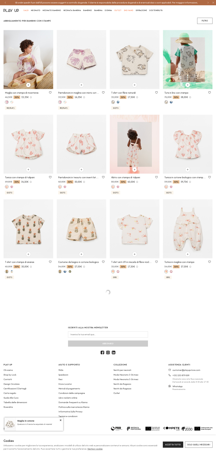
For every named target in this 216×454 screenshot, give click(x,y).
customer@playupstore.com (186, 370)
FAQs (60, 370)
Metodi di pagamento (69, 388)
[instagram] (108, 352)
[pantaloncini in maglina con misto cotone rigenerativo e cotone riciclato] (81, 59)
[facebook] (102, 352)
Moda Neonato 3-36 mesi (125, 374)
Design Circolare (12, 383)
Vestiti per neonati (122, 370)
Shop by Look (10, 374)
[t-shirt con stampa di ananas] (28, 229)
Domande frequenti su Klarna (72, 402)
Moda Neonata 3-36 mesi (125, 379)
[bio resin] (113, 102)
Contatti (8, 379)
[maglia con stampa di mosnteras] (28, 59)
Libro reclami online (67, 397)
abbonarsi (108, 343)
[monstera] (7, 102)
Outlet (116, 393)
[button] (204, 21)
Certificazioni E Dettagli (15, 388)
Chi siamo (8, 370)
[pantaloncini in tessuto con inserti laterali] (81, 144)
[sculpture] (118, 271)
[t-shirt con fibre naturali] (134, 59)
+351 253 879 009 (181, 375)
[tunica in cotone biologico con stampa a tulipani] (188, 144)
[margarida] (12, 186)
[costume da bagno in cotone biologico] (81, 229)
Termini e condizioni (67, 416)
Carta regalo (10, 393)
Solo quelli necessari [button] (198, 444)
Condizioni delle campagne (71, 393)
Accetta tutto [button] (173, 444)
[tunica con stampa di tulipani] (28, 144)
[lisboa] (171, 102)
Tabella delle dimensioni (15, 402)
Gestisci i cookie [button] (95, 448)
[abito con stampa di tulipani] (134, 144)
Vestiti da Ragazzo (122, 383)
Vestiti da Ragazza (122, 388)
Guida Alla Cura (11, 397)
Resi (60, 379)
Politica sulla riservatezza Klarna (73, 407)
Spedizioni (63, 374)
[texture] (70, 271)
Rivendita (8, 407)
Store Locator (65, 383)
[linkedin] (113, 352)
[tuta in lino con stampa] (188, 59)
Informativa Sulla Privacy (70, 411)
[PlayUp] (11, 10)
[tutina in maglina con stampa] (188, 229)
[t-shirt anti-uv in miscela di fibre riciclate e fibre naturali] (134, 229)
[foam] (7, 271)
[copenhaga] (118, 102)
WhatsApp (178, 386)
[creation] (12, 271)
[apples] (12, 102)
